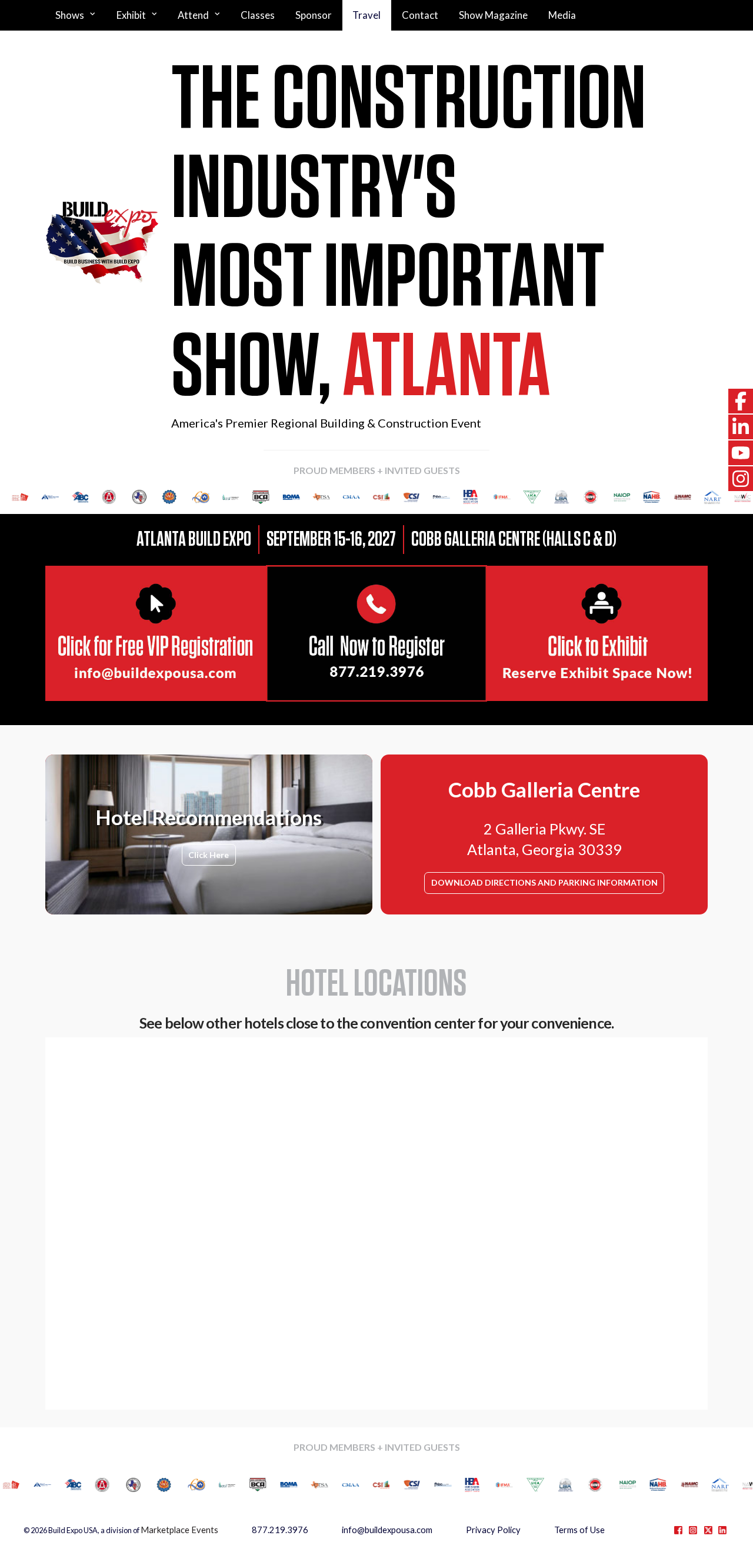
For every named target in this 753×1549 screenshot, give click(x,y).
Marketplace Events (179, 1530)
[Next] (728, 497)
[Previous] (25, 497)
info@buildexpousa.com (387, 1530)
